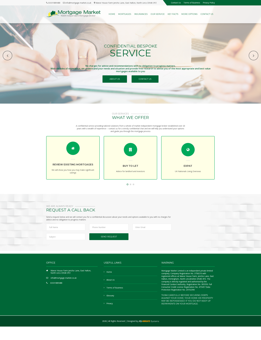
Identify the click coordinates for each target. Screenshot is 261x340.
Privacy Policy (209, 2)
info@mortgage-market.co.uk (78, 3)
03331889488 (54, 3)
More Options (189, 14)
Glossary (110, 295)
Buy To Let (82, 166)
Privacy (109, 303)
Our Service (158, 14)
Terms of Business (192, 2)
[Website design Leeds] (149, 321)
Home (112, 14)
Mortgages (124, 14)
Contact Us (176, 2)
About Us (110, 280)
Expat (139, 166)
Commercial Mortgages (197, 164)
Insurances (141, 14)
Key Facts (173, 14)
